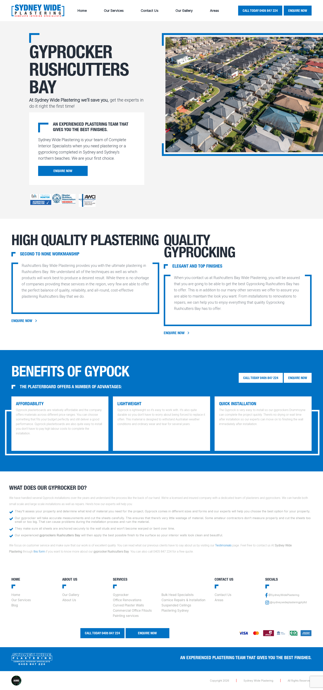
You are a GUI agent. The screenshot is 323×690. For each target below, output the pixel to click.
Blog (14, 605)
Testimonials (223, 545)
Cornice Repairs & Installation (183, 600)
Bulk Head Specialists (178, 595)
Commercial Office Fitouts (132, 610)
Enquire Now (297, 11)
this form (39, 551)
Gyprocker (121, 595)
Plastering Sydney (175, 610)
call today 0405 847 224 (260, 11)
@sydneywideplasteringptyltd (288, 602)
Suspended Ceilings (176, 605)
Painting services (126, 616)
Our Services (114, 11)
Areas (214, 11)
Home (82, 11)
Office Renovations (127, 600)
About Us (69, 600)
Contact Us (149, 11)
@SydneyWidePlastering (283, 595)
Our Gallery (184, 11)
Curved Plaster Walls (128, 605)
